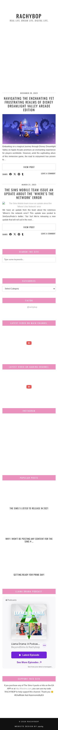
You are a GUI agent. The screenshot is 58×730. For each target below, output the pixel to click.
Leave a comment (48, 173)
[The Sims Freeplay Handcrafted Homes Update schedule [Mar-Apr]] (29, 387)
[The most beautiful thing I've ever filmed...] (29, 343)
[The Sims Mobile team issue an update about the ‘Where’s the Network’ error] (29, 207)
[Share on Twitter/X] (15, 174)
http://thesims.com (23, 689)
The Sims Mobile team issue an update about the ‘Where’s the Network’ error (29, 193)
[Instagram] (11, 424)
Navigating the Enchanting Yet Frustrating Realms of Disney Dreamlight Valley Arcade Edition (29, 104)
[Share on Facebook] (10, 174)
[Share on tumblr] (23, 174)
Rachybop (29, 16)
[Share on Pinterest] (19, 174)
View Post (29, 167)
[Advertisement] (29, 57)
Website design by (29, 726)
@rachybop (32, 307)
